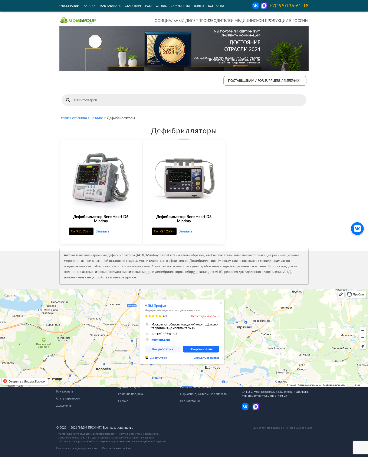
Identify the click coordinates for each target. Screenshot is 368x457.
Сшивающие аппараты (195, 387)
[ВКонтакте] (357, 228)
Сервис (161, 6)
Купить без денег (130, 387)
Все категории (190, 401)
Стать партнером (138, 6)
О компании (69, 6)
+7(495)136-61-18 (289, 5)
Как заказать (110, 6)
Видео (199, 6)
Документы (180, 6)
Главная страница (73, 118)
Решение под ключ (131, 394)
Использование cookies (116, 448)
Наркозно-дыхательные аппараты (203, 394)
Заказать (102, 231)
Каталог (89, 6)
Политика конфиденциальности (76, 448)
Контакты (216, 6)
